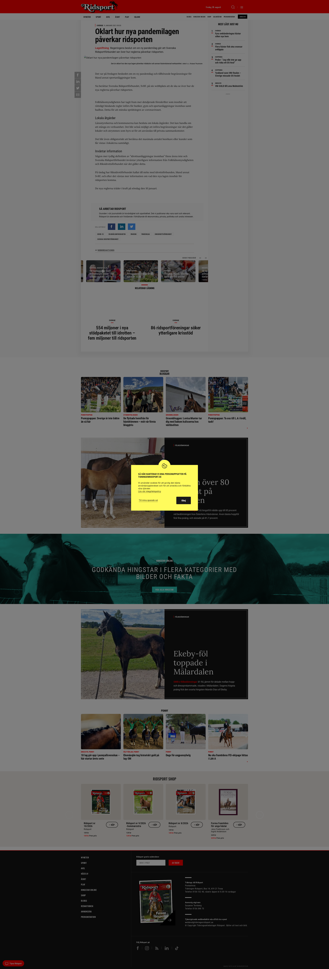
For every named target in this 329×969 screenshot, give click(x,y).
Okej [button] (183, 500)
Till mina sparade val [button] (148, 500)
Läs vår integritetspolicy (149, 491)
